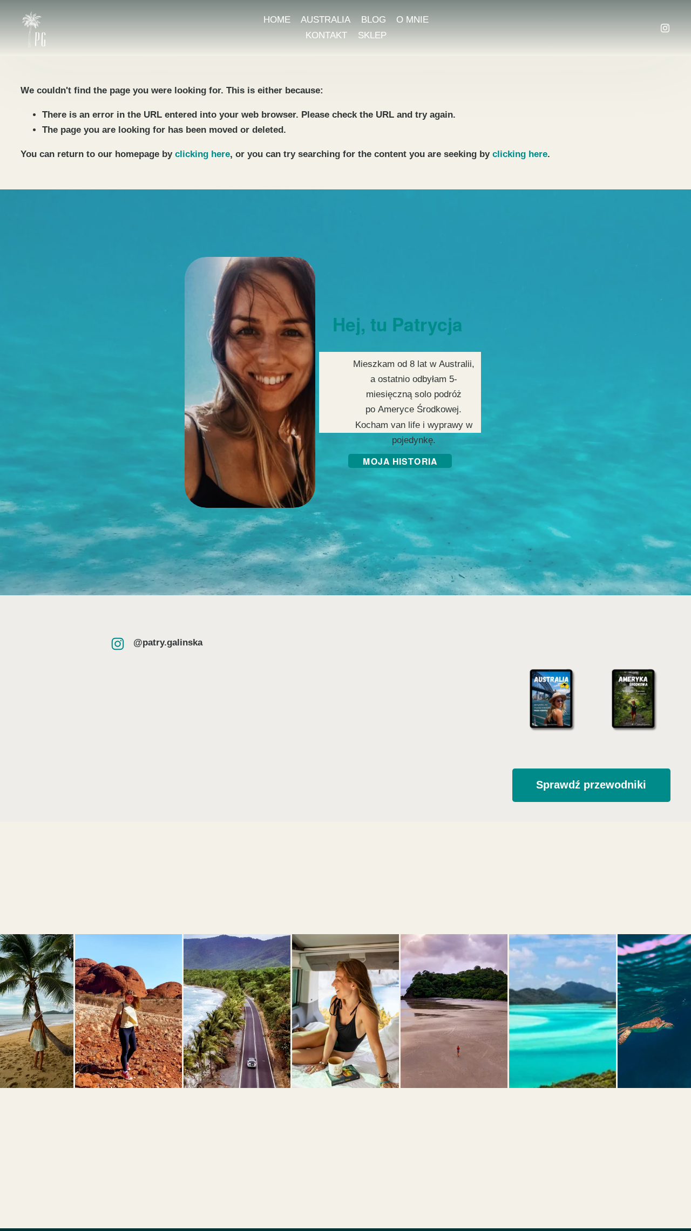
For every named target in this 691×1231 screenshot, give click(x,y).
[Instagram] (665, 28)
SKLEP (372, 35)
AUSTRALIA (325, 20)
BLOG (373, 20)
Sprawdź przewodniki (591, 785)
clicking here (202, 154)
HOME (276, 20)
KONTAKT (326, 35)
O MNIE (412, 20)
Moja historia (400, 461)
